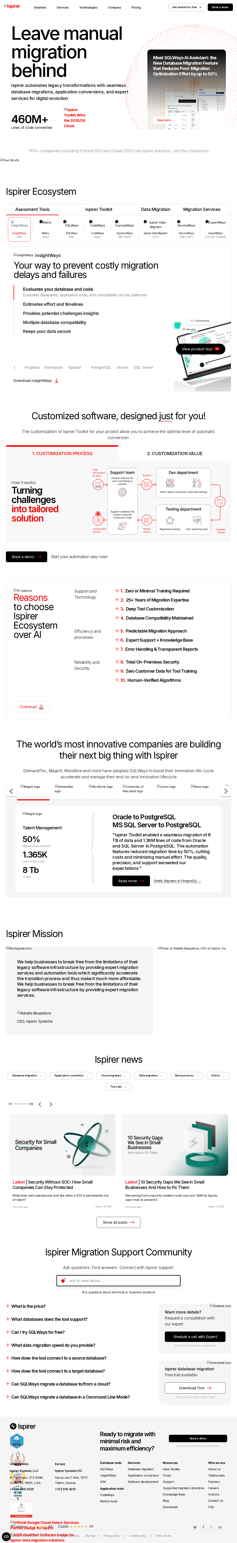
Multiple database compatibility (54, 322)
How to (218, 1075)
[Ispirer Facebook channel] (203, 1527)
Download (28, 707)
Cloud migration (113, 1075)
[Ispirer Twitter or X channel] (211, 1527)
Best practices (186, 1075)
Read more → (165, 120)
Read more (127, 881)
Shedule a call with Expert (195, 1337)
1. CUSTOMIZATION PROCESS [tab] (62, 453)
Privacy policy (112, 1535)
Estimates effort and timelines (53, 304)
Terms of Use (163, 1535)
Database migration (27, 1075)
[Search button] (175, 1280)
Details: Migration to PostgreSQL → (177, 881)
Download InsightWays (33, 380)
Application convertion (71, 1075)
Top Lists (118, 1086)
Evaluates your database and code (58, 289)
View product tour (197, 349)
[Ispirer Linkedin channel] (220, 1527)
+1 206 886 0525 (22, 1489)
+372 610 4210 (65, 1489)
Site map (90, 1535)
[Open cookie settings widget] (6, 1536)
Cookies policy (138, 1535)
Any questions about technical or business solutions (118, 1292)
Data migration (150, 1075)
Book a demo (220, 7)
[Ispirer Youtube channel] (195, 1527)
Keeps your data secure (47, 331)
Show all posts (115, 1222)
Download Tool (191, 1388)
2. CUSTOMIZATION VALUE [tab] (174, 453)
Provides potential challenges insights (61, 313)
